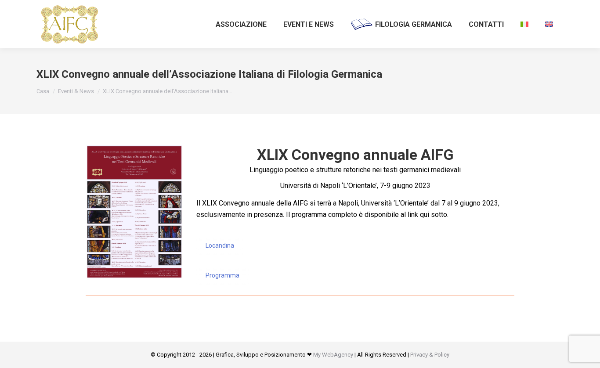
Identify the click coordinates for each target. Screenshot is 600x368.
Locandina (220, 245)
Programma (222, 275)
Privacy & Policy (429, 354)
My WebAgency (333, 354)
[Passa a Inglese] (549, 24)
